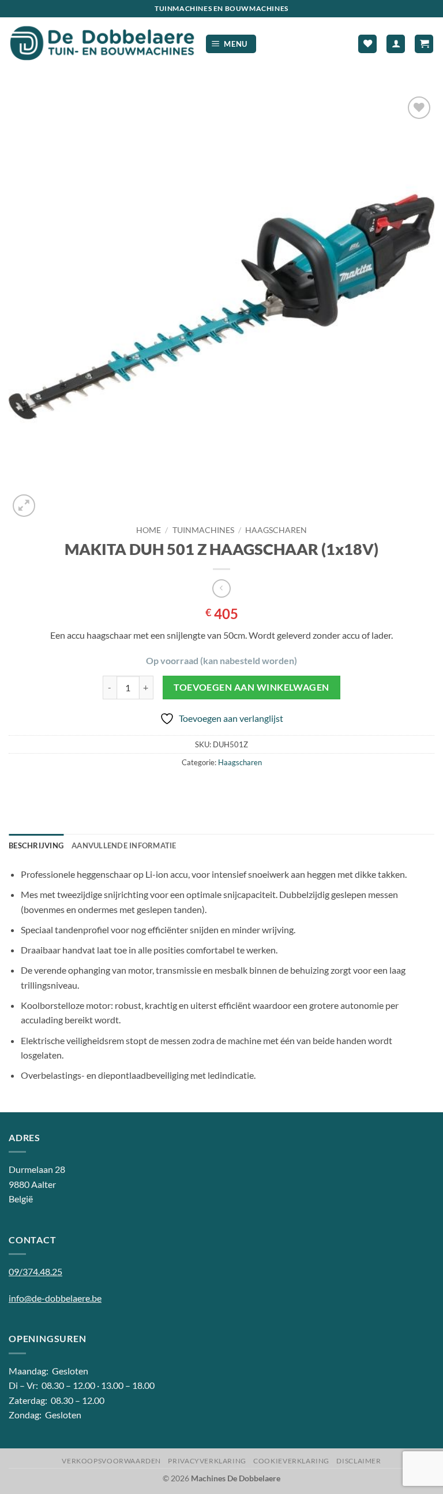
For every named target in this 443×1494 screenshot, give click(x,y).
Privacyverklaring (207, 1460)
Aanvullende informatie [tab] (124, 845)
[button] (231, 44)
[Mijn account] (395, 44)
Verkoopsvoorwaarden (111, 1460)
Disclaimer (358, 1460)
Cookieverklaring (291, 1460)
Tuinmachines (203, 530)
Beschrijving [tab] (36, 845)
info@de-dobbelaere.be (55, 1297)
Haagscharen (276, 530)
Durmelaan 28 (37, 1169)
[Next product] (221, 588)
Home (148, 530)
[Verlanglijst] (367, 44)
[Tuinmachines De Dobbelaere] (102, 43)
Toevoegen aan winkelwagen (251, 687)
